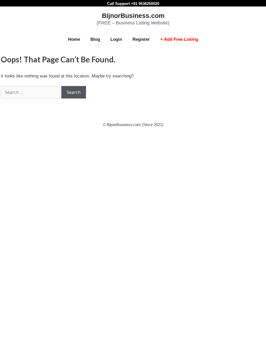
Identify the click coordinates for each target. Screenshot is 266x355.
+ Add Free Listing (179, 39)
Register (141, 39)
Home (74, 39)
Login (116, 39)
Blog (95, 39)
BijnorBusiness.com (133, 15)
